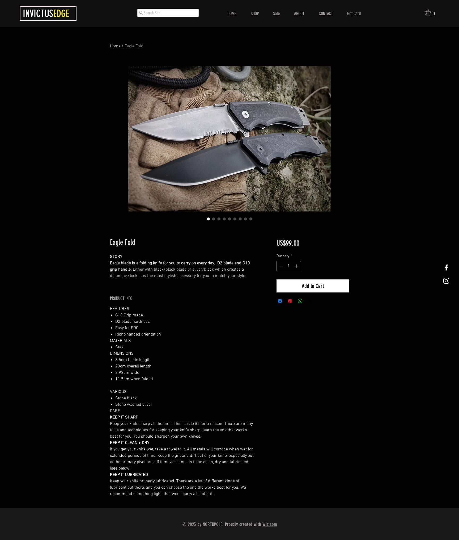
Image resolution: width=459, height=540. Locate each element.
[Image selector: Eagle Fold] (208, 218)
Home (115, 46)
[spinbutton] (289, 266)
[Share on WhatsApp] (300, 301)
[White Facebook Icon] (446, 267)
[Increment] (297, 266)
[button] (431, 12)
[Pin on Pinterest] (290, 301)
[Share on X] (310, 301)
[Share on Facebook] (280, 301)
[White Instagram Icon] (446, 281)
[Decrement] (280, 266)
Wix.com (269, 524)
